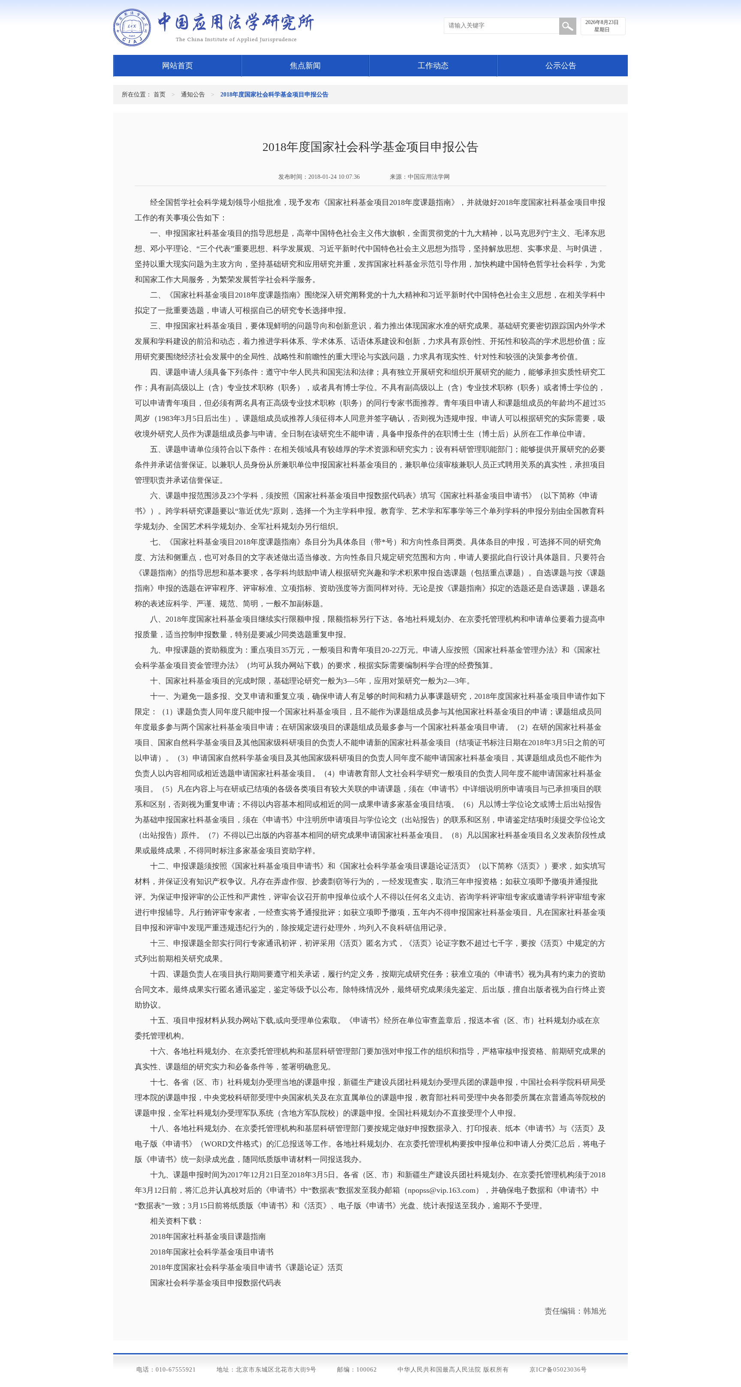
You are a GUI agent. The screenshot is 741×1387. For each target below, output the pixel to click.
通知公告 (193, 94)
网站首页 (177, 65)
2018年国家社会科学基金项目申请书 (212, 1252)
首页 (160, 94)
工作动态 (433, 65)
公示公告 (560, 65)
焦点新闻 (305, 65)
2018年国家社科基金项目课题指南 (208, 1236)
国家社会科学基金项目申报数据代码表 (215, 1283)
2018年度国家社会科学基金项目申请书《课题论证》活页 (246, 1267)
